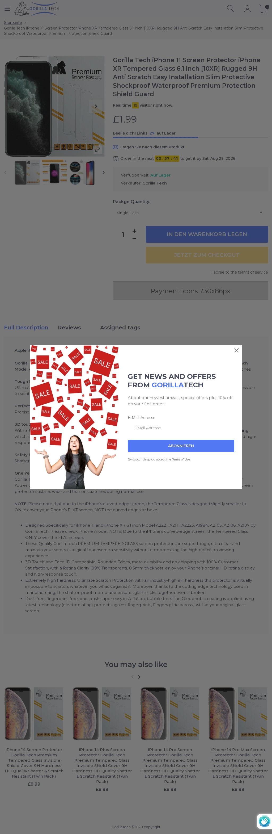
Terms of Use (181, 459)
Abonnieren (181, 445)
